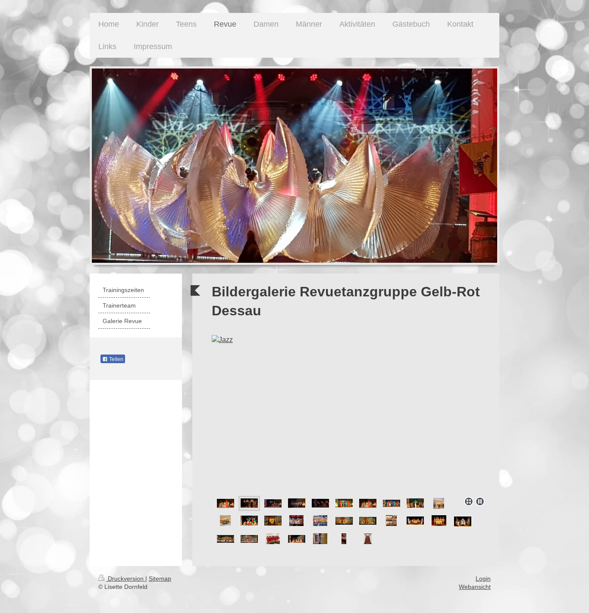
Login (483, 578)
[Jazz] (350, 414)
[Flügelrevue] (296, 520)
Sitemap (160, 578)
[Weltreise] (273, 521)
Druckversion (125, 578)
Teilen (115, 359)
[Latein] (249, 521)
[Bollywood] (225, 503)
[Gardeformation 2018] (320, 520)
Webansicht (475, 586)
